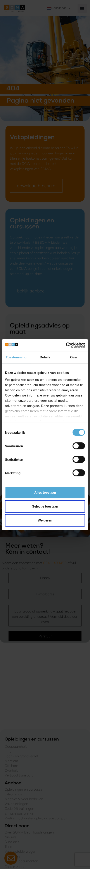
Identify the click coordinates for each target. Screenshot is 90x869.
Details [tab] (45, 357)
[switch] (79, 445)
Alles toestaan (45, 492)
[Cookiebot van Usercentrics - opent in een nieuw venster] (66, 345)
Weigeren (45, 520)
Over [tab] (74, 357)
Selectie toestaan (45, 506)
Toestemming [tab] (16, 357)
